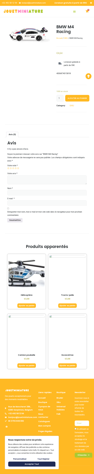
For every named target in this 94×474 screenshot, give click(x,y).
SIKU (66, 38)
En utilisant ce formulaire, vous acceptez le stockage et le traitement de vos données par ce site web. (82, 439)
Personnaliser (20, 459)
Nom (10, 188)
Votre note (12, 165)
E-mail (11, 198)
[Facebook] (91, 3)
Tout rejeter (43, 459)
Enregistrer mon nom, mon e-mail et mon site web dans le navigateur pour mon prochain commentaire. (44, 213)
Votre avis (12, 173)
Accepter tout (32, 464)
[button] (74, 11)
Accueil (59, 38)
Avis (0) (12, 134)
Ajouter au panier (77, 98)
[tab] (12, 134)
